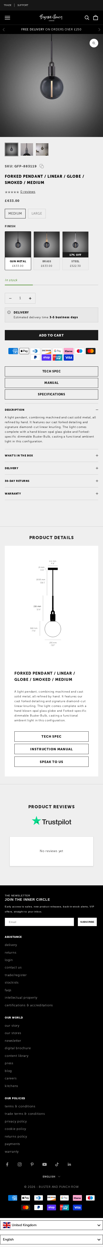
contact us (13, 967)
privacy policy (16, 1121)
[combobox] (51, 1225)
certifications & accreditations (29, 1005)
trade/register (16, 975)
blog (8, 1071)
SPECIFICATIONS (51, 394)
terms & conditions (20, 1106)
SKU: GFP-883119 (21, 166)
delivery (11, 945)
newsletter (13, 1040)
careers (11, 1078)
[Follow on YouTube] (44, 1164)
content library (17, 1056)
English (49, 1176)
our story (12, 1025)
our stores (13, 1033)
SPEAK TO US (51, 762)
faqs (8, 990)
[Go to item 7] (42, 149)
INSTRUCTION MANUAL (51, 749)
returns (10, 952)
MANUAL (51, 383)
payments (12, 1144)
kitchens (11, 1086)
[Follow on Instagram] (19, 1164)
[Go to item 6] (27, 149)
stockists (12, 982)
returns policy (16, 1136)
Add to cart (51, 335)
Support (23, 5)
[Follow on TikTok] (57, 1164)
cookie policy (15, 1129)
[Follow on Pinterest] (32, 1164)
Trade (7, 5)
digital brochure (18, 1048)
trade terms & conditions (25, 1114)
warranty (12, 1151)
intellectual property (21, 997)
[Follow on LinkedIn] (69, 1164)
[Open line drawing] (51, 606)
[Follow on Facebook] (7, 1164)
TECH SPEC (51, 371)
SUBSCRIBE (87, 922)
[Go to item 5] (11, 149)
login (9, 960)
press (9, 1063)
